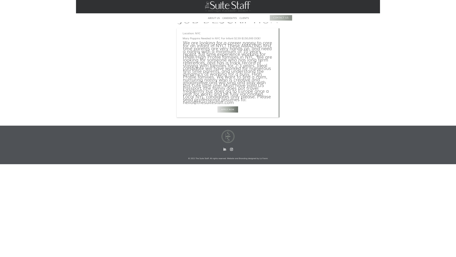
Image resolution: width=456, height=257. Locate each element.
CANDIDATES (229, 18)
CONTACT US (281, 18)
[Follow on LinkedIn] (225, 149)
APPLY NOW (227, 109)
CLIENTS (244, 18)
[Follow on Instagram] (231, 149)
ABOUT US (214, 18)
